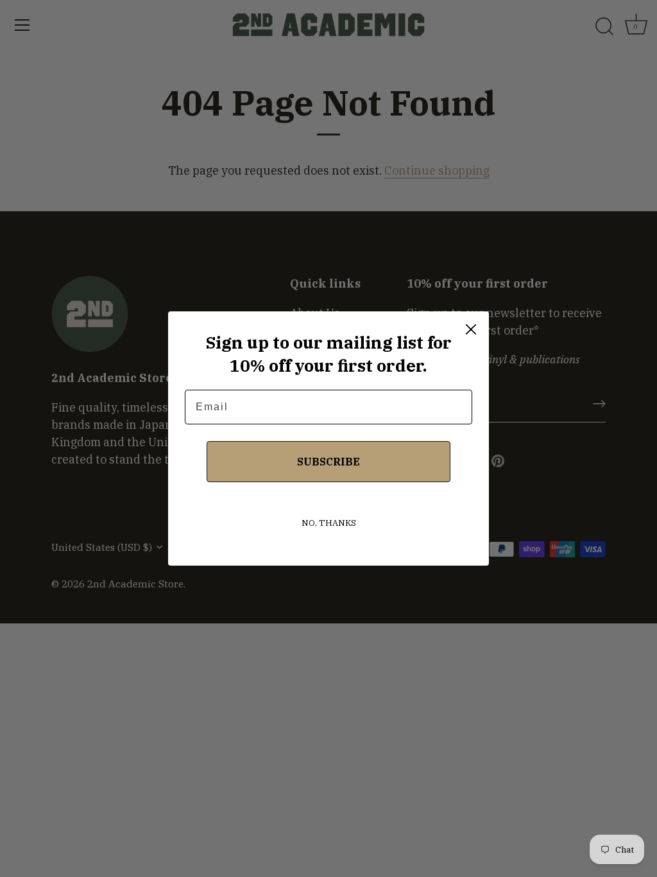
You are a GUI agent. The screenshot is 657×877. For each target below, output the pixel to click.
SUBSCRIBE (328, 461)
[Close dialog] (470, 329)
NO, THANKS (329, 522)
